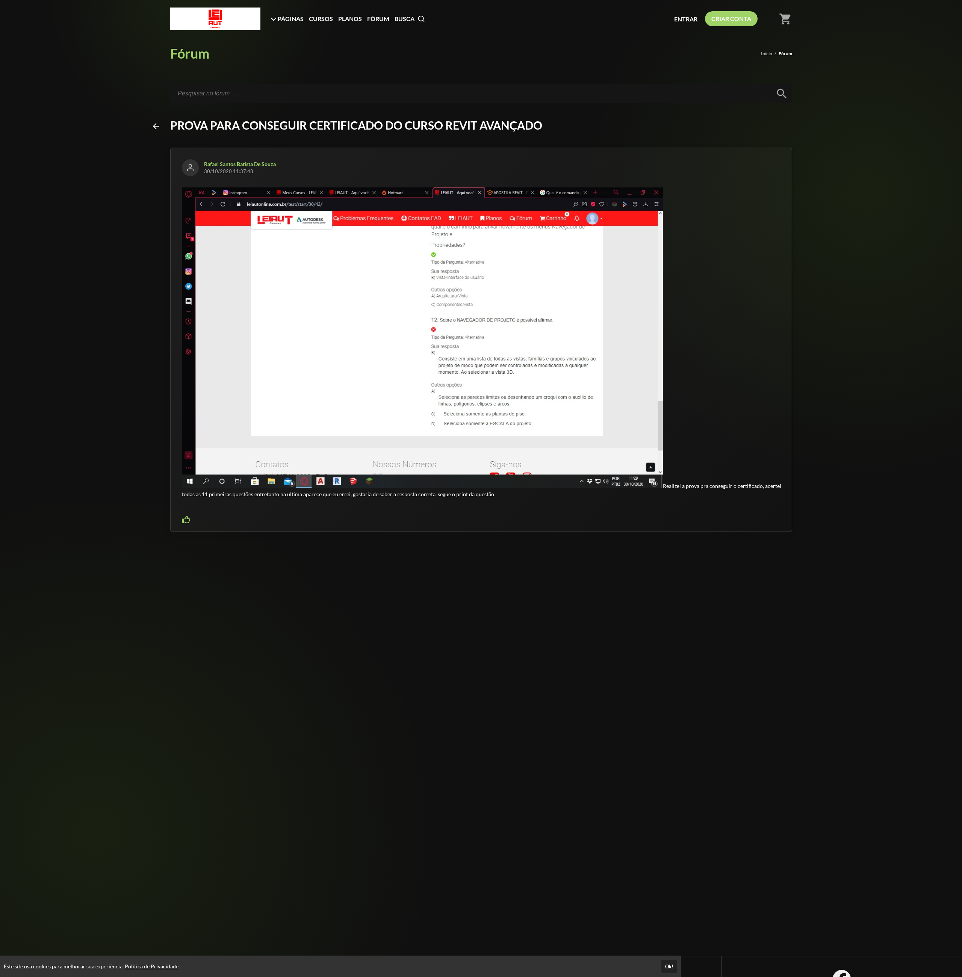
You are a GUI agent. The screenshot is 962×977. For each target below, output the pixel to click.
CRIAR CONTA (731, 18)
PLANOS (350, 18)
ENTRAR (685, 19)
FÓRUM (378, 18)
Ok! (669, 966)
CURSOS (321, 18)
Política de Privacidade (151, 966)
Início (766, 53)
